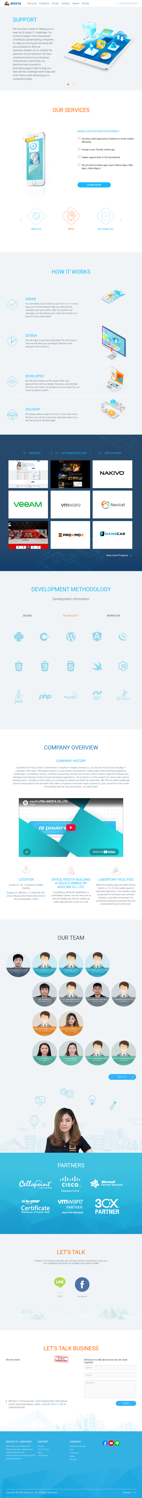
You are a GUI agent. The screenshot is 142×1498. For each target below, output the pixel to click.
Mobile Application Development (19, 1449)
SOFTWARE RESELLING (74, 453)
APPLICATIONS (113, 453)
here (66, 303)
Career (75, 3)
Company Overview (77, 1446)
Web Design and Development (18, 1446)
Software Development (15, 1452)
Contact (65, 3)
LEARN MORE (94, 184)
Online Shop (43, 1455)
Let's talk (73, 1459)
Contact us (74, 1453)
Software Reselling (13, 1458)
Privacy (41, 1446)
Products (44, 3)
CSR (71, 1449)
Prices (55, 3)
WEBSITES (35, 453)
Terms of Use (43, 1449)
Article (85, 3)
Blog (40, 1452)
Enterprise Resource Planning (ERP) (21, 1455)
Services (32, 3)
